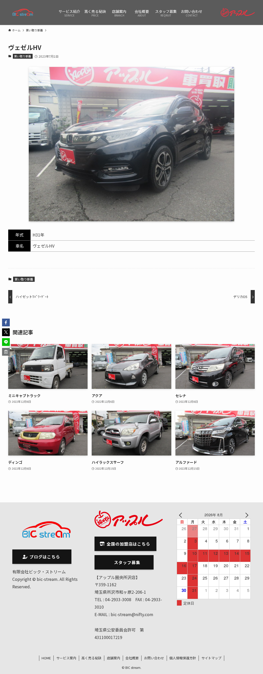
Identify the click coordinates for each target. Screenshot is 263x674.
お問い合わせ (154, 657)
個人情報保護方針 (182, 657)
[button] (6, 322)
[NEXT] (246, 515)
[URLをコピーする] (6, 352)
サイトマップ (211, 657)
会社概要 (132, 657)
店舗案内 (113, 657)
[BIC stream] (23, 12)
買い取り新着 (22, 56)
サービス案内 (66, 657)
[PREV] (181, 515)
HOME (46, 657)
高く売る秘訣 (91, 657)
